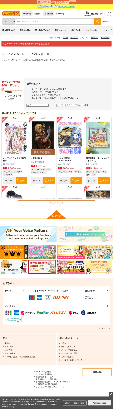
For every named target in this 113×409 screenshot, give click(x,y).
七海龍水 (34, 172)
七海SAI (43, 172)
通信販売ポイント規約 (44, 376)
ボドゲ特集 (75, 30)
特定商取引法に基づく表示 (46, 384)
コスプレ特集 (91, 30)
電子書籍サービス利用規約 (46, 379)
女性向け (61, 13)
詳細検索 (105, 21)
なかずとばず (64, 163)
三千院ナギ (18, 171)
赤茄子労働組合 (37, 161)
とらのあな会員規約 (44, 374)
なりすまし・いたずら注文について (50, 386)
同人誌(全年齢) (8, 30)
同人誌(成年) (25, 30)
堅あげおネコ (91, 163)
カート (23, 180)
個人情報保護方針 (43, 381)
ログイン (101, 13)
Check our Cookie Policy (75, 402)
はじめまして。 (10, 163)
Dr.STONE (35, 169)
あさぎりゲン (46, 169)
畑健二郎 (94, 37)
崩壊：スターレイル (93, 171)
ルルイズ (74, 37)
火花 (104, 171)
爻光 (88, 174)
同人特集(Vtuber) (42, 30)
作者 (70, 171)
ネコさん (77, 171)
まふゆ (65, 37)
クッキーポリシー (63, 381)
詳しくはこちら (104, 328)
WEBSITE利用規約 (43, 371)
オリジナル (105, 37)
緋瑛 (93, 174)
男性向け (49, 13)
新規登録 (94, 13)
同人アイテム (60, 30)
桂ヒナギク (8, 174)
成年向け (37, 13)
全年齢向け (27, 13)
